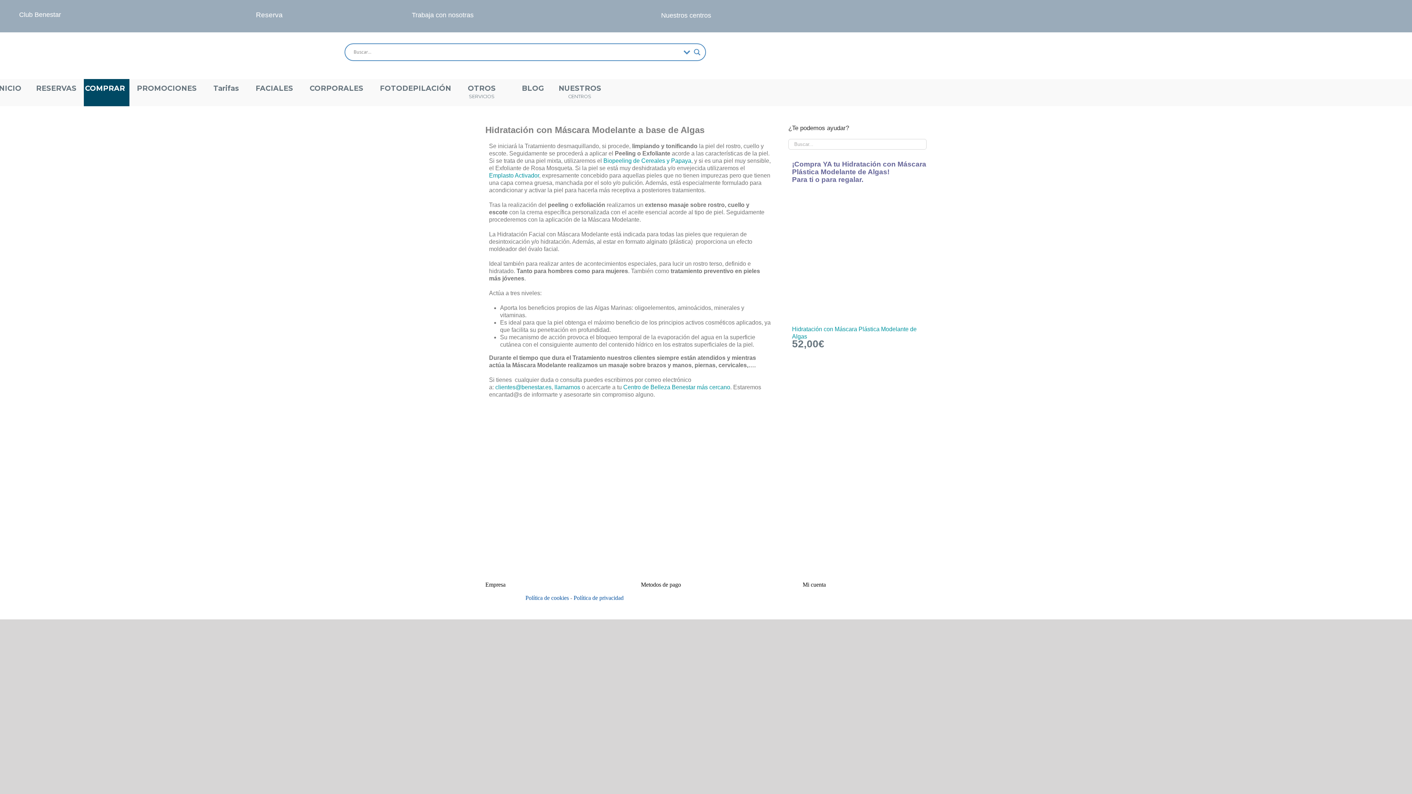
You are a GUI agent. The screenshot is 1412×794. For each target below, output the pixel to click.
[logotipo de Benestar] (57, 35)
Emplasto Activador (514, 175)
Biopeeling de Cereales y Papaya (646, 161)
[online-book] (240, 8)
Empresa (495, 585)
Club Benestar (40, 14)
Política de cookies (547, 598)
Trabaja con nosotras (443, 15)
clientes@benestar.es (523, 387)
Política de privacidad (599, 598)
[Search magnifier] (697, 52)
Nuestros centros (686, 15)
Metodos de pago (661, 585)
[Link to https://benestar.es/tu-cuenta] (1000, 52)
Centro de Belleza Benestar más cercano (676, 387)
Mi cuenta (814, 585)
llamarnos (567, 387)
